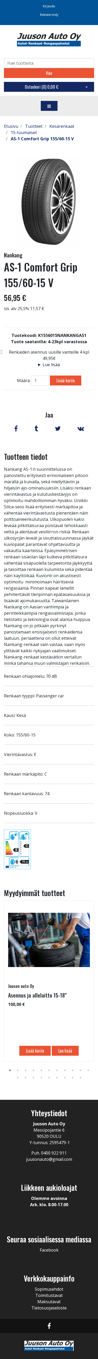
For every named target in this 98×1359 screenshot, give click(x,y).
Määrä (23, 380)
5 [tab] (41, 1070)
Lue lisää (51, 364)
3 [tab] (25, 1070)
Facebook (49, 1250)
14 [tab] (33, 1077)
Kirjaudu (49, 6)
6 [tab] (49, 1070)
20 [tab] (80, 1077)
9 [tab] (72, 1070)
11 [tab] (88, 1070)
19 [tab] (72, 1077)
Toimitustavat (49, 1295)
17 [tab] (57, 1077)
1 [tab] (10, 1070)
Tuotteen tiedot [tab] (26, 456)
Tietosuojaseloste (49, 1308)
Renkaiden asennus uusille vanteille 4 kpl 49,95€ (49, 355)
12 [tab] (17, 1077)
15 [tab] (41, 1077)
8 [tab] (64, 1070)
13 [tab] (25, 1077)
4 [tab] (33, 1070)
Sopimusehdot (49, 1289)
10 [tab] (80, 1070)
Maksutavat (49, 1301)
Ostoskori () (41, 87)
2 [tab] (17, 1070)
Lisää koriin (65, 380)
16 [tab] (49, 1077)
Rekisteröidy (49, 15)
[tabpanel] (49, 981)
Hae (49, 73)
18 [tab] (64, 1077)
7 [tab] (57, 1070)
